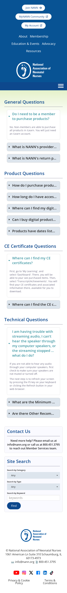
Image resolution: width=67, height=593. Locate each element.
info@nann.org (24, 562)
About (23, 36)
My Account (32, 25)
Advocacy (48, 44)
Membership (39, 36)
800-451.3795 (47, 562)
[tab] (33, 116)
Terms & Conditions (50, 582)
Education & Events (25, 44)
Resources (33, 51)
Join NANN (32, 7)
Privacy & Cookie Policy (19, 582)
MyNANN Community (31, 16)
